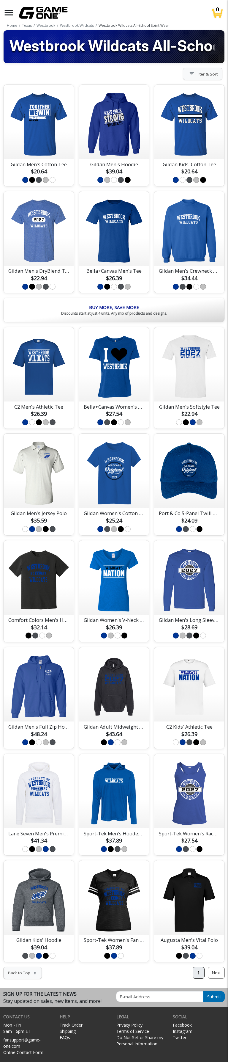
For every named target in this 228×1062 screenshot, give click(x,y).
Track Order (71, 1025)
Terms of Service (132, 1031)
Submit (214, 997)
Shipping (68, 1031)
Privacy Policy (129, 1025)
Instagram (182, 1031)
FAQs (65, 1037)
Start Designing (39, 147)
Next (216, 972)
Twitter (179, 1037)
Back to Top (22, 972)
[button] (9, 12)
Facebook (182, 1025)
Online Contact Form (23, 1052)
